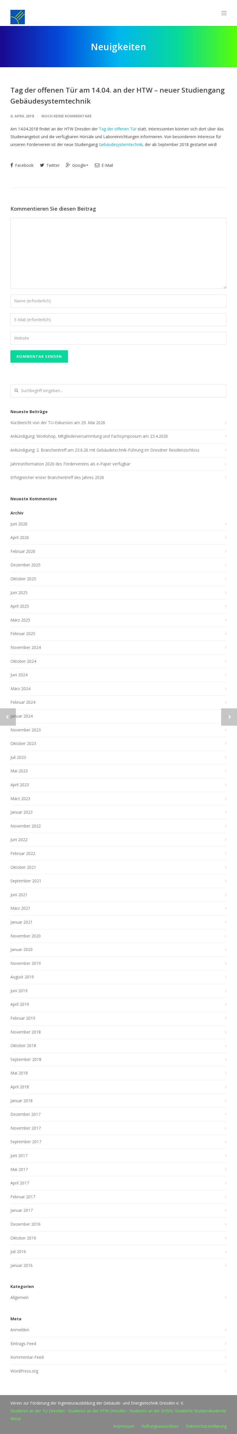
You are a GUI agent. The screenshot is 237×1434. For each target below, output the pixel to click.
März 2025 (20, 620)
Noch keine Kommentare (66, 116)
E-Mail (106, 165)
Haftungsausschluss (160, 1426)
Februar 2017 (22, 1196)
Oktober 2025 (23, 578)
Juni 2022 (18, 839)
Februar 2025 (22, 633)
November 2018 (25, 1032)
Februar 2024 (22, 702)
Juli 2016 (18, 1251)
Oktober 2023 (23, 743)
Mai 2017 (19, 1169)
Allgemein (19, 1297)
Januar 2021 (21, 922)
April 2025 (19, 606)
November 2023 (25, 730)
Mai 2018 (19, 1073)
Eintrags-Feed (23, 1343)
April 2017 (19, 1183)
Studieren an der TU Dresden (37, 1411)
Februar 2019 (22, 1018)
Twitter (52, 165)
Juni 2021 (18, 894)
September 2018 (25, 1059)
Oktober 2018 (23, 1045)
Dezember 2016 (25, 1224)
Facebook (24, 165)
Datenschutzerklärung (206, 1426)
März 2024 (20, 688)
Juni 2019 (18, 990)
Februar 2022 (22, 853)
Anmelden (19, 1329)
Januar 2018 (21, 1100)
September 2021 (25, 880)
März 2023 (20, 798)
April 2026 (19, 537)
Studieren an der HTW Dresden (97, 1411)
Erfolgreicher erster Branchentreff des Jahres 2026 (57, 477)
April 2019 (19, 1004)
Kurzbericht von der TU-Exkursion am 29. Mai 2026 (57, 422)
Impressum (123, 1426)
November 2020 (25, 936)
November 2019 (25, 963)
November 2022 (25, 826)
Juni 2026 (18, 524)
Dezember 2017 (25, 1114)
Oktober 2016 (23, 1238)
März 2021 (20, 908)
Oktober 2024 (23, 661)
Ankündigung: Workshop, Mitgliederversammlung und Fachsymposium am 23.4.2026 (89, 436)
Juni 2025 (18, 592)
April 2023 (19, 784)
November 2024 (25, 647)
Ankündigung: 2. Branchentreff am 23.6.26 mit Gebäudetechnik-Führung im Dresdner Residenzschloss (104, 450)
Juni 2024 (18, 674)
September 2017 (25, 1141)
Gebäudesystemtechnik (120, 144)
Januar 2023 (21, 812)
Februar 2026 (22, 551)
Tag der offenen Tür (117, 129)
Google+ (79, 165)
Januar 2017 (21, 1210)
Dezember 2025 (25, 565)
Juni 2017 (18, 1155)
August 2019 (22, 977)
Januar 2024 (21, 716)
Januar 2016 (21, 1265)
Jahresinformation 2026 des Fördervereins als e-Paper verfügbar (70, 464)
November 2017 (25, 1128)
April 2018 (19, 1086)
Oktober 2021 (23, 867)
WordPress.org (24, 1371)
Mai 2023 (19, 771)
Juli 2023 (18, 757)
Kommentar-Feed (27, 1357)
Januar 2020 (21, 949)
